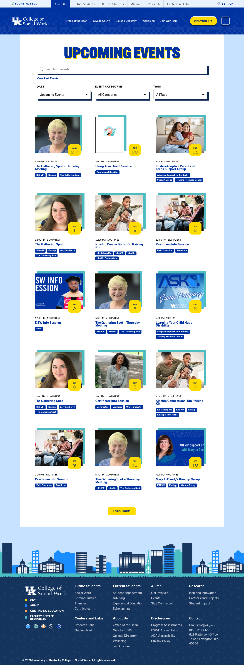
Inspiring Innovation (202, 592)
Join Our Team (169, 20)
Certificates (82, 608)
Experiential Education (128, 603)
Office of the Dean (76, 20)
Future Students (84, 4)
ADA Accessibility (163, 635)
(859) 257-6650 (199, 630)
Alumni (136, 4)
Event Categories (109, 86)
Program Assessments (166, 625)
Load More (122, 511)
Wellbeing (148, 20)
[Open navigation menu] (225, 21)
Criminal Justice (85, 598)
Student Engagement (127, 592)
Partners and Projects (204, 598)
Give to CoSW (101, 20)
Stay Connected (162, 603)
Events (155, 598)
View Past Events (48, 78)
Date (40, 86)
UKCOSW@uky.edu (202, 625)
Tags (157, 86)
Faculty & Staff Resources (42, 617)
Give (33, 600)
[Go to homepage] (29, 21)
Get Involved (159, 592)
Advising (119, 598)
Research (154, 4)
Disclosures (160, 618)
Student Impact (199, 603)
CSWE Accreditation (165, 630)
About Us (60, 4)
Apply (34, 605)
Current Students (113, 4)
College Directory (126, 20)
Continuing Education (47, 611)
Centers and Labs (178, 4)
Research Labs (84, 625)
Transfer (80, 603)
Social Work (83, 592)
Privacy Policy (160, 640)
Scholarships (121, 608)
